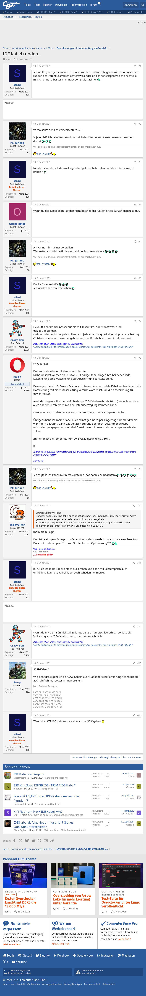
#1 (140, 65)
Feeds (10, 955)
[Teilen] (135, 66)
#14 (139, 715)
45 (106, 911)
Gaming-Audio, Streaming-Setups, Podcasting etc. (58, 814)
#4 (140, 204)
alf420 (131, 776)
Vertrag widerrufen (52, 984)
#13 (139, 663)
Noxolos (18, 804)
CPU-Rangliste (136, 12)
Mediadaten (33, 984)
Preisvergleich (79, 4)
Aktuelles (8, 17)
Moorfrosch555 (21, 777)
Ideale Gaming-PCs (93, 12)
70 (57, 908)
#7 (140, 321)
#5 (140, 241)
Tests (37, 4)
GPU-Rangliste (116, 12)
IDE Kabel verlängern (29, 774)
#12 (139, 626)
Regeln (38, 17)
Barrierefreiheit (92, 984)
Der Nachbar (128, 813)
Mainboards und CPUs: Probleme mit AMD (65, 830)
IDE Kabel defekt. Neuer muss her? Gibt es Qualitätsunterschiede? (43, 824)
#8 (140, 357)
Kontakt (21, 984)
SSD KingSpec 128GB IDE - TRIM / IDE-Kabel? (44, 785)
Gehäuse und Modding (56, 777)
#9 (140, 469)
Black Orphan (20, 830)
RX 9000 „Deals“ (69, 12)
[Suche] (143, 5)
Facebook (63, 955)
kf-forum (18, 788)
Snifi (16, 814)
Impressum (9, 984)
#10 (139, 505)
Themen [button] (47, 4)
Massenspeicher (45, 788)
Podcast (8, 12)
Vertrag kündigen (73, 984)
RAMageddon (25, 12)
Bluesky (45, 955)
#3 (140, 162)
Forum (93, 4)
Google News (85, 955)
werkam (130, 824)
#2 (140, 123)
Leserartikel (25, 17)
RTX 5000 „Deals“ (46, 12)
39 (9, 911)
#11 (139, 562)
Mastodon (128, 955)
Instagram (107, 955)
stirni (8, 59)
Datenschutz (109, 984)
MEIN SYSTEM (43, 153)
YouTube (21, 962)
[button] (15, 17)
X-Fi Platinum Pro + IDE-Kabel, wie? (38, 811)
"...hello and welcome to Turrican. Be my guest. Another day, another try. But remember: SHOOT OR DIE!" (83, 346)
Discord (27, 955)
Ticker (27, 4)
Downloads (61, 4)
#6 (140, 278)
